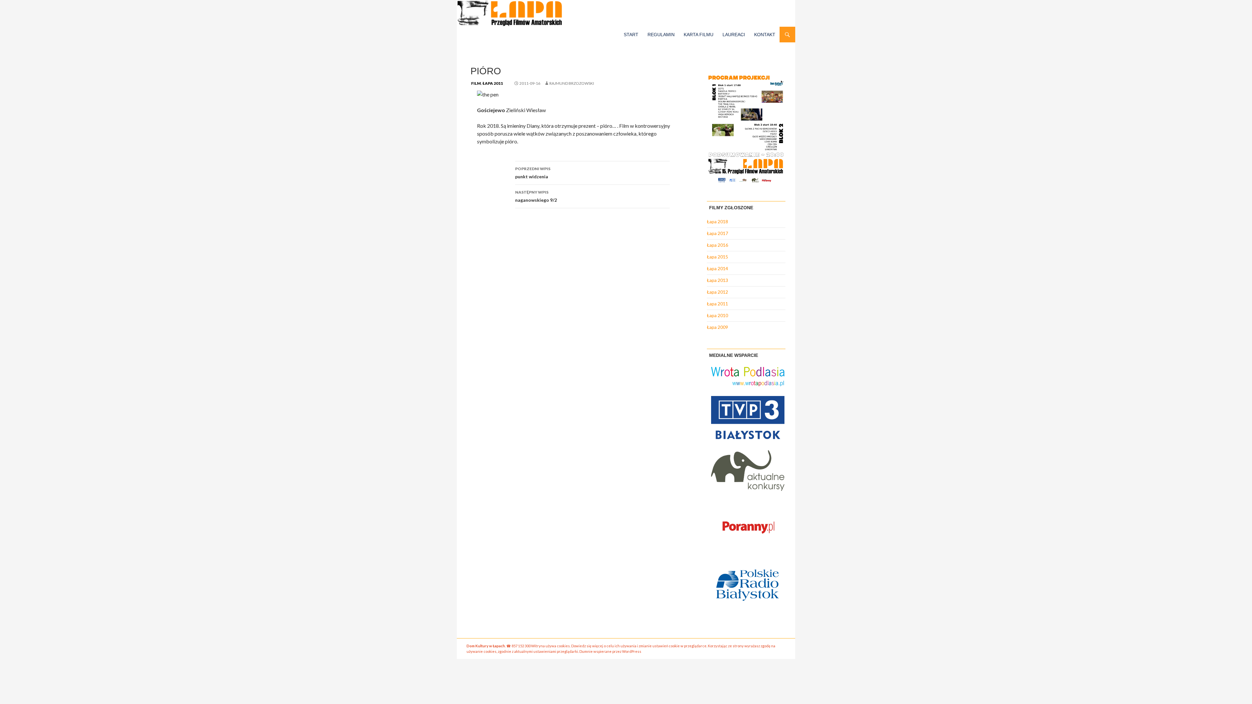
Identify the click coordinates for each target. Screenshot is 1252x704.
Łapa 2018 (717, 221)
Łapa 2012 (717, 292)
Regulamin (661, 34)
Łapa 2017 (717, 233)
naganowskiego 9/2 (536, 196)
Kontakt (764, 34)
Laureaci (734, 34)
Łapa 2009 (717, 327)
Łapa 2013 (717, 280)
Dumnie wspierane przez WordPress (610, 651)
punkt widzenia (532, 172)
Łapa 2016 (717, 245)
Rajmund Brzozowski (571, 83)
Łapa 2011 (493, 83)
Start (631, 34)
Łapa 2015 (717, 256)
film (476, 83)
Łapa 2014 (717, 268)
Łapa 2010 (717, 315)
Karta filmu (698, 34)
